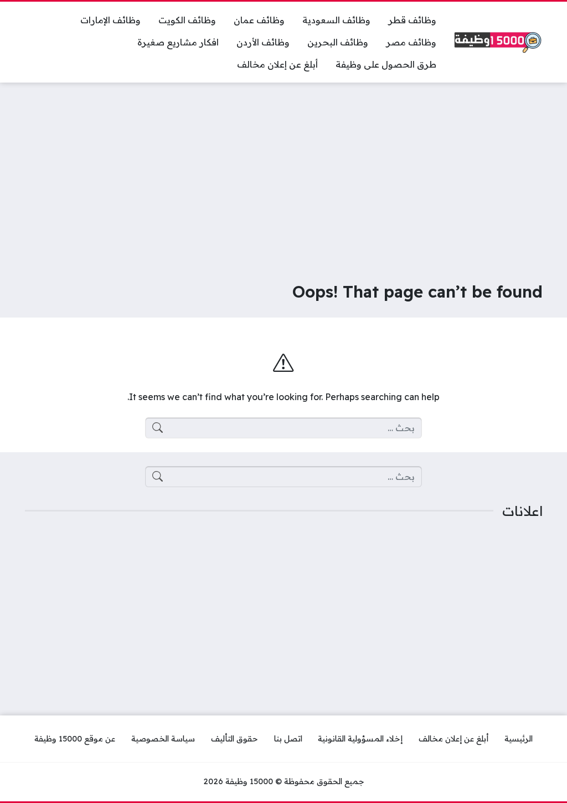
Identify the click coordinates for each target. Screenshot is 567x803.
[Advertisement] (283, 174)
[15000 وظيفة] (498, 42)
